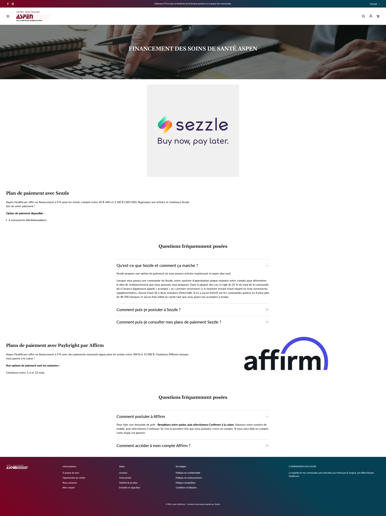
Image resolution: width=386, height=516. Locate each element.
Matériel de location (128, 482)
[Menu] (8, 16)
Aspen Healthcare (178, 504)
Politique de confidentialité (188, 472)
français (373, 4)
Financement (125, 477)
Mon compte (69, 487)
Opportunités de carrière (74, 477)
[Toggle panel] (267, 265)
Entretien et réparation (129, 487)
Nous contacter (70, 482)
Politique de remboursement (189, 477)
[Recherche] (363, 16)
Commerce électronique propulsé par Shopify (203, 504)
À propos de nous (71, 472)
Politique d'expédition (186, 482)
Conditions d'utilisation (186, 487)
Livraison (123, 472)
